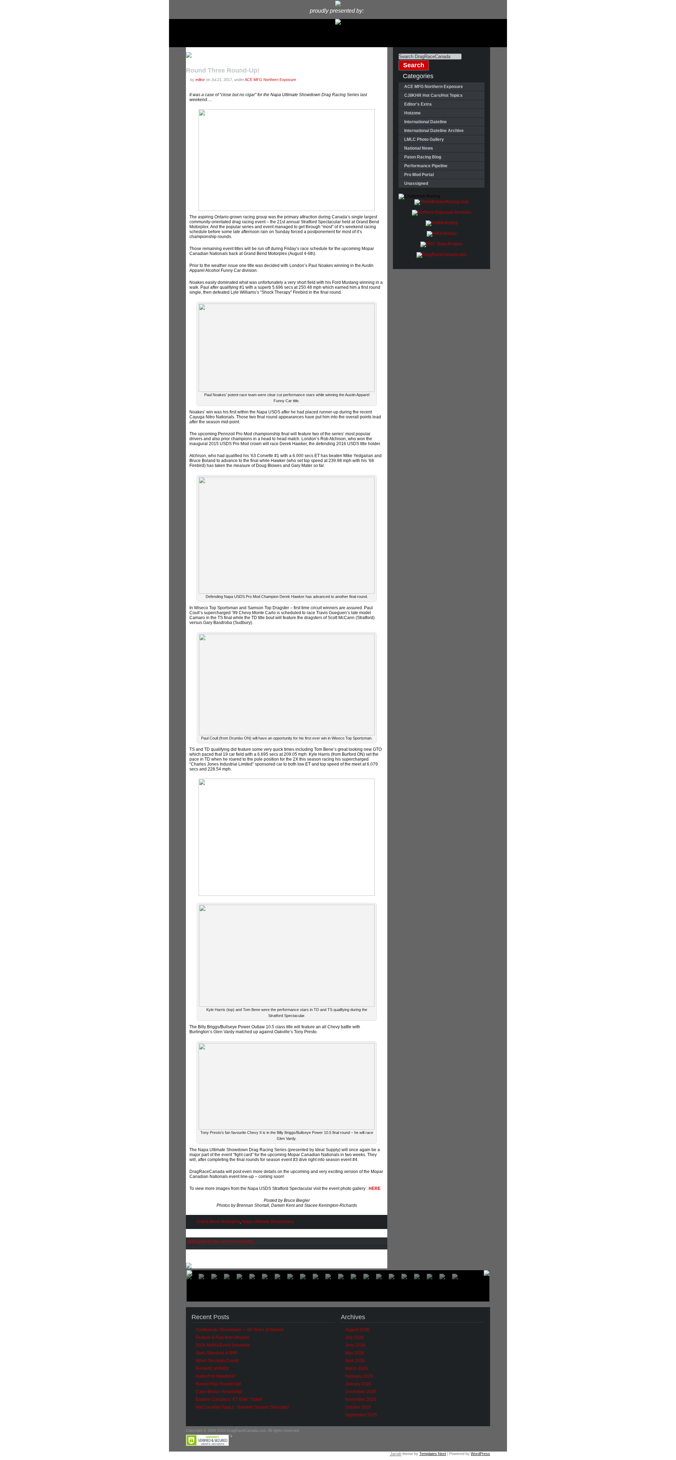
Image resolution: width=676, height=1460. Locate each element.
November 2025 (360, 1399)
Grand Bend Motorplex (218, 1221)
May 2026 (354, 1352)
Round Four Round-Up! (218, 1383)
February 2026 (359, 1376)
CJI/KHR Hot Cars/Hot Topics (433, 95)
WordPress (480, 1454)
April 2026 (355, 1360)
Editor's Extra (418, 104)
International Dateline (425, 121)
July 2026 (354, 1337)
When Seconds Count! (217, 1360)
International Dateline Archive (434, 130)
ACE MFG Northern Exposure (270, 79)
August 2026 (357, 1329)
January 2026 (358, 1383)
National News (418, 148)
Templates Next (432, 1454)
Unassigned (416, 183)
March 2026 (356, 1368)
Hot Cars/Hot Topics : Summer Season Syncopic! (242, 1407)
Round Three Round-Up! (222, 70)
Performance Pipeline (425, 165)
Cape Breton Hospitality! (219, 1391)
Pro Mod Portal (419, 174)
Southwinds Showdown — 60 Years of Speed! (239, 1329)
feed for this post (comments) (220, 1241)
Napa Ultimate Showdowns (268, 1221)
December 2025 (360, 1391)
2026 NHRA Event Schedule (223, 1345)
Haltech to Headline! (215, 1376)
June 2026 (355, 1345)
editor (200, 79)
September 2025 (361, 1414)
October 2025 (358, 1407)
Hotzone (412, 113)
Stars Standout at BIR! (217, 1352)
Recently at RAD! (212, 1368)
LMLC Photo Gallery (424, 139)
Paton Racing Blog (422, 157)
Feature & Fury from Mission (222, 1337)
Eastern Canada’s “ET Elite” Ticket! (229, 1399)
